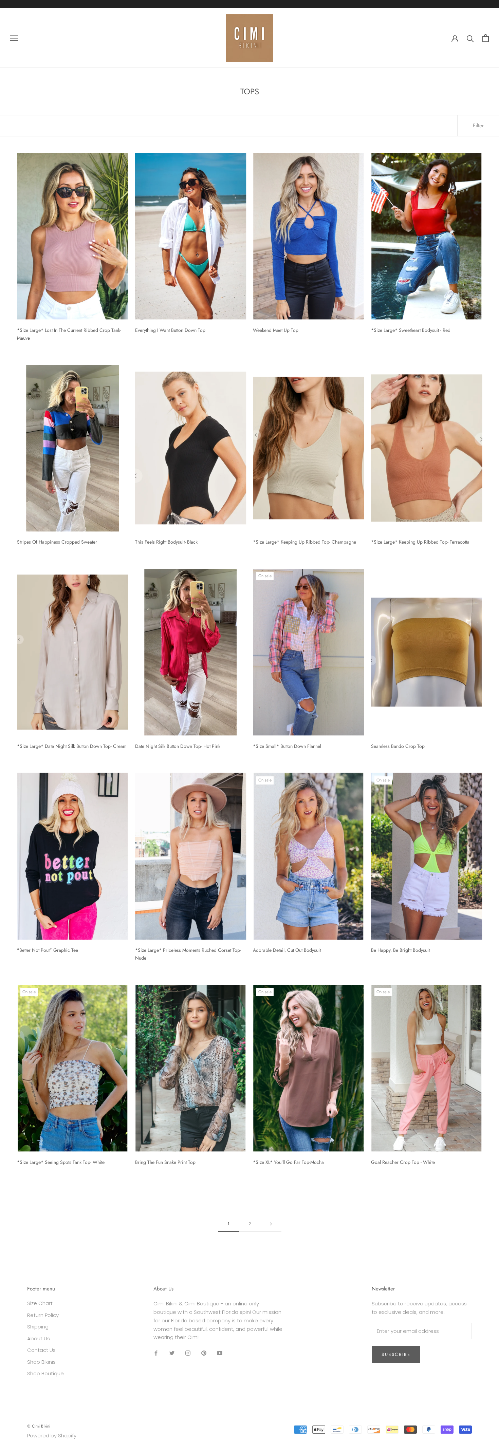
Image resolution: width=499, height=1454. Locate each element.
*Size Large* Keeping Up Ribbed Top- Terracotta (420, 542)
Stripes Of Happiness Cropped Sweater (57, 542)
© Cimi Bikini (38, 1426)
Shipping (38, 1326)
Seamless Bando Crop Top (398, 746)
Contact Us (41, 1350)
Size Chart (40, 1303)
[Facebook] (156, 1352)
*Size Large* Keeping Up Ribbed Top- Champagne (304, 542)
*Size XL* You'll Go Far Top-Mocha (288, 1162)
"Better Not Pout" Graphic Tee (47, 950)
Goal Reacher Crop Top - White (403, 1162)
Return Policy (43, 1315)
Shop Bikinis (41, 1361)
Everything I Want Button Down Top (170, 330)
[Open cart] (485, 38)
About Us (38, 1338)
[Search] (470, 38)
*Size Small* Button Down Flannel (287, 746)
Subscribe (396, 1354)
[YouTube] (219, 1352)
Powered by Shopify (51, 1435)
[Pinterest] (203, 1352)
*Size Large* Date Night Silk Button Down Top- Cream (72, 746)
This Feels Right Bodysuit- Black (166, 542)
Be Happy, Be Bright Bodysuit (400, 950)
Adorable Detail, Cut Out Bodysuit (287, 950)
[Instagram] (187, 1352)
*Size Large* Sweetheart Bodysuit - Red (410, 330)
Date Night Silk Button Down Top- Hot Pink (177, 746)
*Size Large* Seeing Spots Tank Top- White (61, 1162)
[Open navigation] (14, 38)
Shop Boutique (45, 1373)
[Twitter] (171, 1352)
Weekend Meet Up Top (275, 330)
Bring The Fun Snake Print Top (165, 1162)
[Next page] (270, 1224)
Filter (478, 125)
